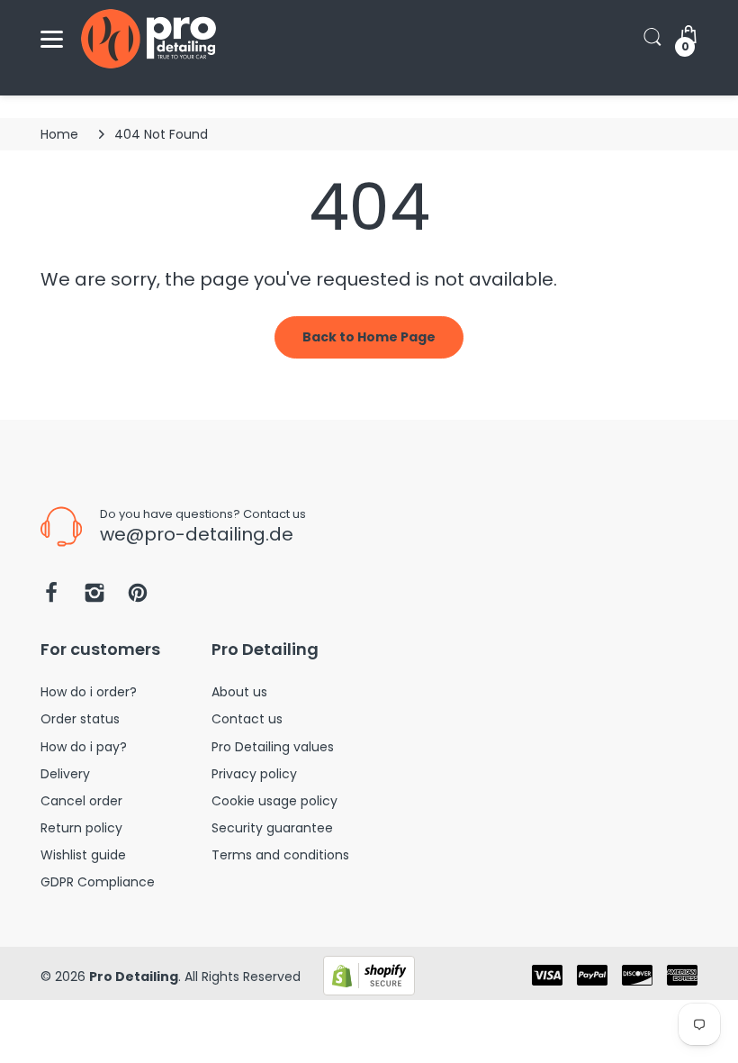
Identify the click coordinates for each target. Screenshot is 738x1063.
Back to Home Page (369, 337)
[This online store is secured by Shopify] (369, 975)
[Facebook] (51, 597)
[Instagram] (94, 597)
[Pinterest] (137, 597)
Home (59, 134)
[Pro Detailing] (148, 38)
